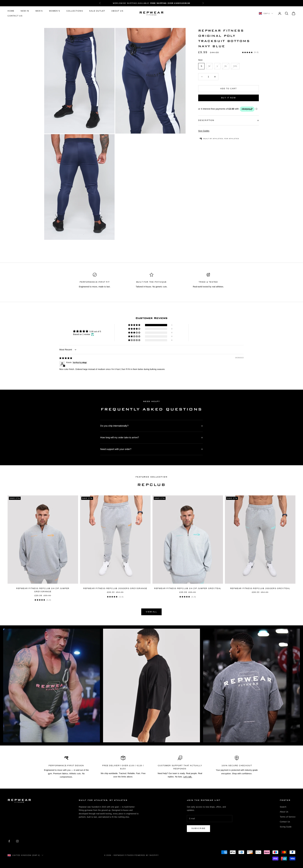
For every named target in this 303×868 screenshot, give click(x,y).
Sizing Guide (285, 827)
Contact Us (15, 16)
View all (151, 612)
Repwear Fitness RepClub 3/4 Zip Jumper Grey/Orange (42, 590)
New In (25, 11)
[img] (65, 358)
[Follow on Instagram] (17, 841)
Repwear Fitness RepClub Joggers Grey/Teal (260, 588)
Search (283, 807)
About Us (117, 11)
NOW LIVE (168, 3)
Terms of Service (287, 817)
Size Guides (203, 131)
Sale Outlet (97, 11)
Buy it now (228, 98)
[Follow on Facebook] (9, 841)
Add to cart (228, 88)
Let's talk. (187, 776)
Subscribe (198, 828)
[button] (134, 325)
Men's (39, 11)
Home (11, 11)
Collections (74, 11)
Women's (54, 11)
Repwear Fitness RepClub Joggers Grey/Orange (115, 588)
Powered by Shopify (146, 855)
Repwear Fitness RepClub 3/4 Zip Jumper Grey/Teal (187, 588)
